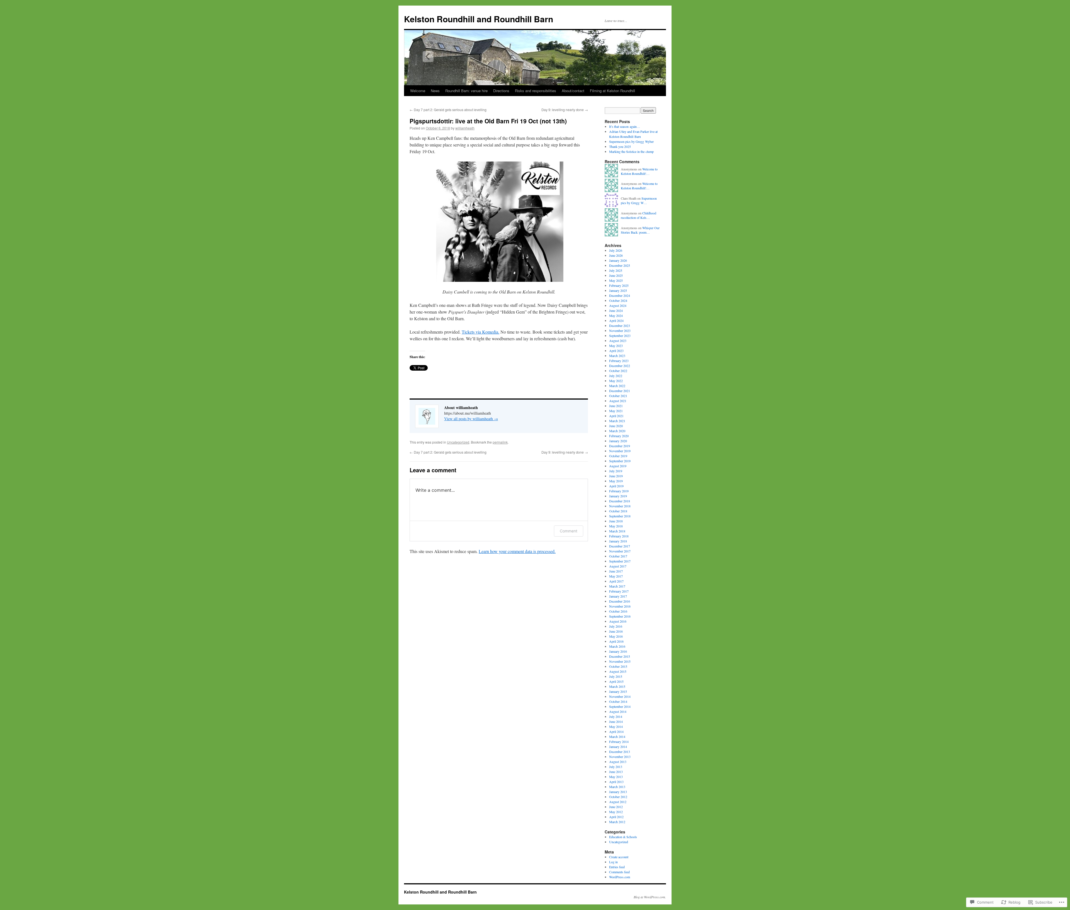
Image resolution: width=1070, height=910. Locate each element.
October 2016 (618, 611)
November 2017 (620, 551)
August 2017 (617, 566)
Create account (618, 857)
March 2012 (617, 822)
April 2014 (616, 731)
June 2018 (616, 521)
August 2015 (617, 671)
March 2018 (617, 531)
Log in (613, 862)
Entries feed (617, 867)
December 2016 (619, 601)
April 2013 (616, 781)
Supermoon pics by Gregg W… (639, 200)
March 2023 (617, 355)
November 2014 (620, 696)
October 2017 (618, 556)
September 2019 (620, 461)
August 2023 (617, 340)
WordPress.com (619, 877)
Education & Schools (623, 837)
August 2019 (617, 466)
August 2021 (617, 400)
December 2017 (619, 546)
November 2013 (620, 756)
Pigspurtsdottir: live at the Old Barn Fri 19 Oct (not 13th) (488, 121)
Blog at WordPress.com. (650, 897)
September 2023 (620, 335)
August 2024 (617, 305)
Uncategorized (458, 442)
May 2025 (616, 280)
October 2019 (618, 456)
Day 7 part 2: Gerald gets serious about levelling (448, 109)
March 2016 (617, 646)
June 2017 (616, 571)
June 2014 (616, 721)
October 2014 (618, 701)
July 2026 (615, 250)
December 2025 (619, 265)
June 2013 (616, 771)
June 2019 (616, 476)
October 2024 (618, 300)
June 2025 (616, 275)
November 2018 (620, 506)
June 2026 (616, 255)
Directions (501, 90)
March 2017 (617, 586)
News (435, 90)
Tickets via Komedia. (480, 332)
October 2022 (618, 370)
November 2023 (620, 330)
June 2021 (616, 405)
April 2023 (616, 350)
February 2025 (619, 285)
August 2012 (617, 801)
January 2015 (618, 691)
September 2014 (620, 706)
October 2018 (618, 511)
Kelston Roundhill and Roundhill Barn (478, 19)
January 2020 (618, 441)
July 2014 (615, 716)
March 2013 (617, 786)
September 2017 (620, 561)
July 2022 (615, 375)
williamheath (465, 128)
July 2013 (615, 766)
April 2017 (616, 581)
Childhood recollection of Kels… (638, 215)
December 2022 (619, 365)
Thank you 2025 (620, 146)
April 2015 (616, 681)
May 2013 (616, 776)
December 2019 (619, 446)
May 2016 (616, 636)
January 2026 (618, 260)
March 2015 (617, 686)
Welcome (417, 90)
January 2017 (618, 596)
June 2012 (616, 806)
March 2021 (617, 421)
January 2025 (618, 290)
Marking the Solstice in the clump (631, 151)
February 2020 (619, 436)
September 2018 (620, 516)
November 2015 (620, 661)
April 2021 (616, 416)
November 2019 (620, 451)
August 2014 (617, 711)
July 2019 (615, 471)
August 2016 (617, 621)
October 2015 (618, 666)
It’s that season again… (624, 126)
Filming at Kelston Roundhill (612, 90)
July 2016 (615, 626)
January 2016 (618, 651)
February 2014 (619, 741)
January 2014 (618, 746)
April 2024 (616, 320)
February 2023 (619, 360)
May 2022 (616, 380)
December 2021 (619, 390)
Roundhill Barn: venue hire (466, 90)
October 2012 (618, 796)
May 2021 (616, 410)
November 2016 (620, 606)
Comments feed (619, 872)
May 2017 (616, 576)
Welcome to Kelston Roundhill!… (639, 171)
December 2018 (619, 501)
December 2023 (619, 325)
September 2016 (620, 616)
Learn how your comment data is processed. (517, 551)
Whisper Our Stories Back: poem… (640, 230)
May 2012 (616, 811)
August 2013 (617, 761)
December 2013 (619, 751)
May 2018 (616, 526)
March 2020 (617, 431)
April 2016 (616, 641)
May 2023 (616, 345)
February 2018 (619, 536)
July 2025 (615, 270)
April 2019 (616, 486)
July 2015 (615, 676)
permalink (500, 442)
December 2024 (619, 295)
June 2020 (616, 426)
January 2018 (618, 541)
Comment (568, 531)
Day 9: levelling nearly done (564, 109)
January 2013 (618, 791)
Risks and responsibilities (535, 90)
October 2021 (618, 395)
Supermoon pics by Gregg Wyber (631, 141)
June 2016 (616, 631)
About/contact (573, 90)
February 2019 (619, 491)
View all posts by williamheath (471, 418)
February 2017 (619, 591)
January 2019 (618, 496)
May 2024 (616, 315)
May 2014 (616, 726)
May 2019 (616, 481)
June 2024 (616, 310)
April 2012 (616, 816)
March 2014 (617, 736)
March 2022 (617, 385)
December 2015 (619, 656)
